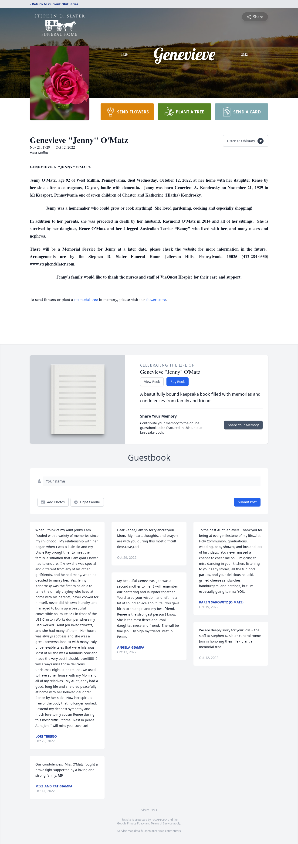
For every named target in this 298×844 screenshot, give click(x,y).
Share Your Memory (243, 425)
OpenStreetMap (154, 831)
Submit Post (247, 502)
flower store (156, 299)
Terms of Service (162, 823)
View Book (152, 381)
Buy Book (177, 381)
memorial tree (86, 299)
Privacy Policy (136, 823)
